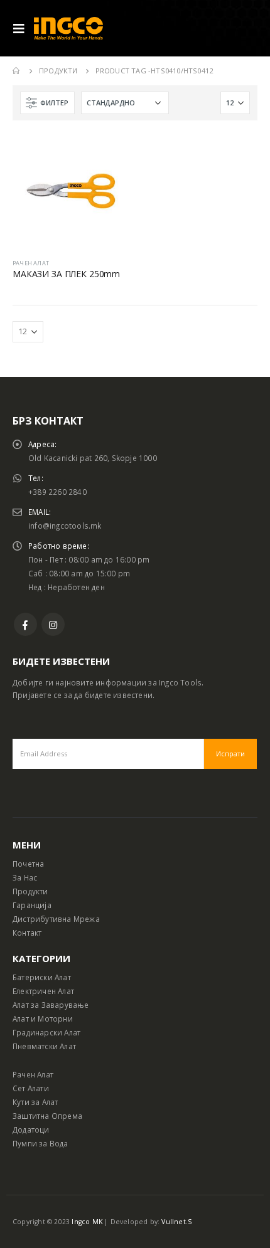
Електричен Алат (43, 991)
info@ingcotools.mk (65, 526)
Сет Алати (31, 1088)
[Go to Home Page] (17, 71)
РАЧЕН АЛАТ (31, 263)
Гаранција (32, 905)
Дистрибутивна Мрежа (56, 919)
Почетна (28, 864)
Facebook (25, 624)
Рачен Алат (33, 1074)
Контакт (27, 933)
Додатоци (31, 1129)
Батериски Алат (42, 977)
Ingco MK (87, 1221)
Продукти (30, 891)
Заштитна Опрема (47, 1116)
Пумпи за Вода (40, 1143)
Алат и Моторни (43, 1018)
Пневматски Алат (44, 1046)
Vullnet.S (176, 1221)
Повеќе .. (108, 153)
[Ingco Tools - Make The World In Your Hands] (68, 28)
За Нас (25, 877)
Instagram (53, 624)
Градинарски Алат (46, 1032)
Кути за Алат (35, 1102)
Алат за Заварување (51, 1005)
